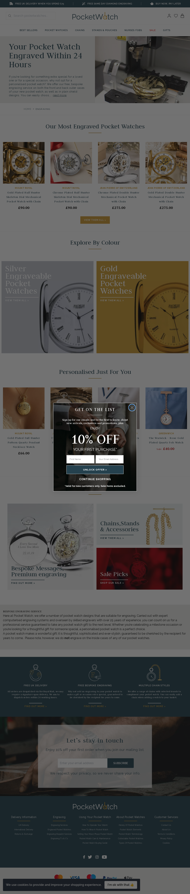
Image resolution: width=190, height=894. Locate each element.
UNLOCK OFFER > (95, 469)
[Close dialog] (132, 407)
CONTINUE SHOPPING (95, 479)
